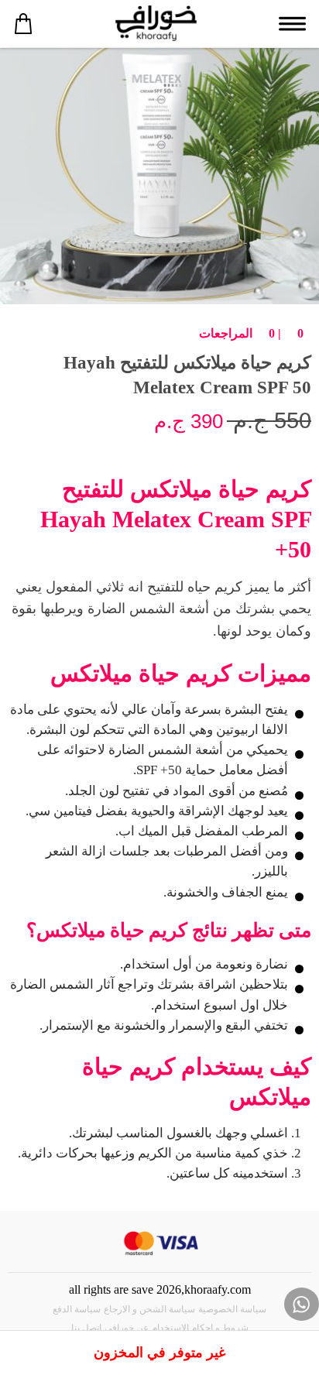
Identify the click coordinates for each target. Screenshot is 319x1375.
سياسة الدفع (77, 1309)
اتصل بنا (86, 1327)
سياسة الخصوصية (232, 1309)
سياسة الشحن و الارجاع (149, 1309)
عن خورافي (127, 1327)
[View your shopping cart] (23, 23)
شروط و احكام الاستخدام (200, 1327)
